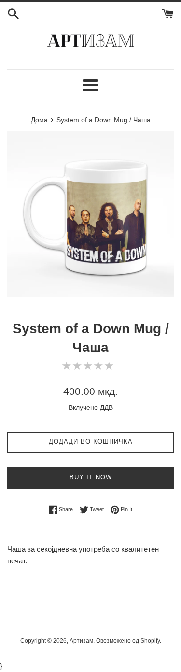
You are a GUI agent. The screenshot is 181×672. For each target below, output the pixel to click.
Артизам (81, 640)
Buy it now (91, 477)
